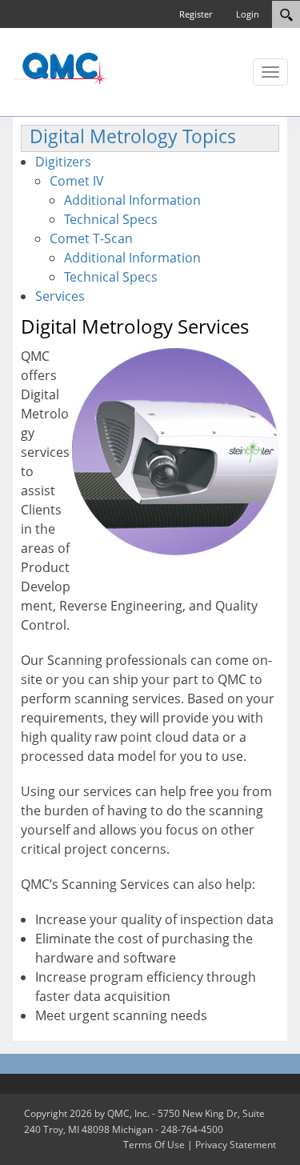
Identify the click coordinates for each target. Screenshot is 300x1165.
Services (60, 296)
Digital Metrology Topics (133, 136)
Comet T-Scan (91, 238)
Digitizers (63, 161)
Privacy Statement (235, 1144)
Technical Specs (111, 219)
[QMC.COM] (60, 68)
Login (247, 14)
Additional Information (132, 200)
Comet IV (77, 181)
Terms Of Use (154, 1144)
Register (195, 14)
